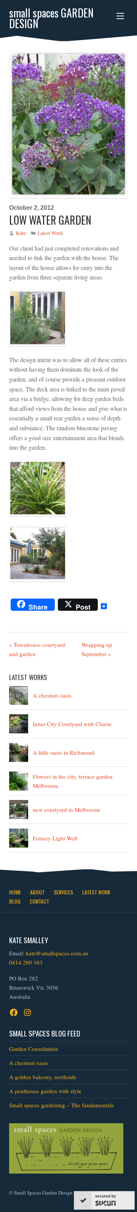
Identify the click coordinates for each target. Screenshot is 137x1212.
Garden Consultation (33, 1048)
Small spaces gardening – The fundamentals (61, 1105)
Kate (21, 233)
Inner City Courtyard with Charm (72, 724)
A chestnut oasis (52, 695)
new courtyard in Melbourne (66, 809)
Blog (15, 901)
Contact (39, 901)
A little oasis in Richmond (63, 752)
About (37, 892)
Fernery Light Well (55, 838)
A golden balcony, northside (42, 1077)
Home (15, 892)
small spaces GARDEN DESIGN (51, 18)
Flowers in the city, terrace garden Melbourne (73, 781)
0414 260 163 (26, 962)
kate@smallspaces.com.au (57, 953)
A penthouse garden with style (45, 1091)
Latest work (96, 892)
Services (63, 892)
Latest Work (50, 233)
